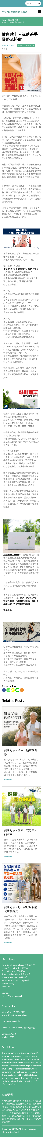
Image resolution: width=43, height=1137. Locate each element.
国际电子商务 (30, 1027)
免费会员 (23, 977)
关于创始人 (25, 974)
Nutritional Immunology (12, 965)
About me (6, 986)
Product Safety (8, 971)
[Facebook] (4, 690)
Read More (8, 779)
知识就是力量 (30, 45)
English (5, 1037)
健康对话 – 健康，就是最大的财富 (20, 832)
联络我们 (7, 610)
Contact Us (7, 1021)
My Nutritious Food (15, 11)
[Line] (17, 690)
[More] (22, 690)
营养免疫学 (30, 965)
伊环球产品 (22, 968)
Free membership (9, 977)
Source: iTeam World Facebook (12, 994)
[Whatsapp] (8, 690)
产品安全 (21, 971)
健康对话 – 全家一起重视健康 (20, 752)
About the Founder (10, 974)
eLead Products (9, 968)
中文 (12, 1037)
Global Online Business (12, 1027)
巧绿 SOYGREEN (11, 554)
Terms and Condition (11, 980)
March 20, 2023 (9, 45)
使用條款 (26, 980)
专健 (5, 49)
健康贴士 (21, 45)
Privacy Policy (8, 983)
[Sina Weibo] (13, 690)
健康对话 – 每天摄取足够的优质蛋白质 (20, 909)
